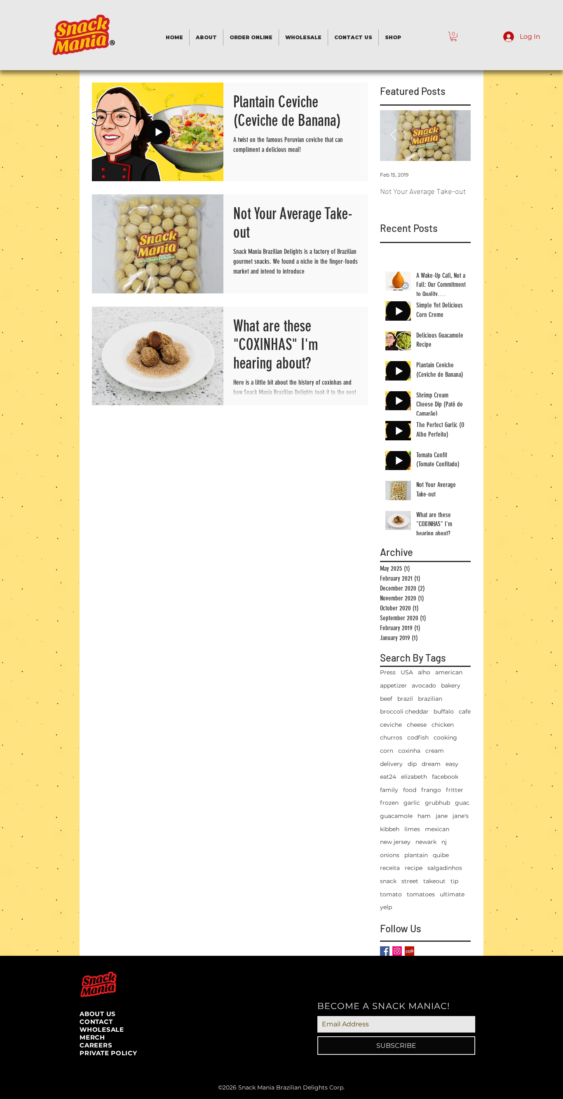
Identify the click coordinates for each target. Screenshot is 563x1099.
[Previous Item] (393, 135)
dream (431, 764)
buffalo (444, 711)
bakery (450, 685)
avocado (424, 685)
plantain (416, 855)
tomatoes (421, 894)
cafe (465, 711)
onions (389, 855)
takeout (434, 881)
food (409, 790)
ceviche (391, 724)
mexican (437, 829)
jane (442, 816)
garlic (411, 802)
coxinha (409, 750)
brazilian (430, 698)
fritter (454, 790)
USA (407, 672)
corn (386, 750)
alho (424, 672)
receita (390, 868)
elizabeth (414, 776)
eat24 (388, 776)
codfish (418, 737)
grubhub (437, 802)
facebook (445, 776)
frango (431, 790)
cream (434, 750)
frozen (389, 802)
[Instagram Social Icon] (397, 951)
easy (452, 764)
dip (412, 764)
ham (424, 816)
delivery (391, 764)
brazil (405, 698)
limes (412, 829)
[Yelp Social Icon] (409, 951)
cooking (445, 737)
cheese (417, 724)
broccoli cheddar (404, 711)
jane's (461, 816)
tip (454, 881)
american (448, 672)
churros (391, 737)
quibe (441, 855)
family (389, 790)
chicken (443, 724)
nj (444, 842)
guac (462, 802)
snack (388, 881)
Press (388, 672)
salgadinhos (444, 868)
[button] (453, 36)
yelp (386, 907)
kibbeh (389, 829)
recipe (413, 868)
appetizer (393, 685)
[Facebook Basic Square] (384, 951)
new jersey (395, 842)
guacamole (396, 816)
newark (425, 842)
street (409, 881)
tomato (391, 894)
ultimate (452, 894)
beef (386, 698)
